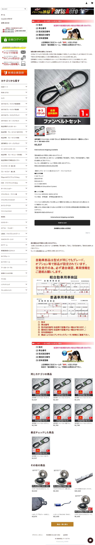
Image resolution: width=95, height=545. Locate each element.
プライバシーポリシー (37, 535)
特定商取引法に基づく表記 (53, 535)
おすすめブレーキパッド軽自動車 (10, 104)
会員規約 (65, 535)
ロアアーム (4, 245)
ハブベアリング (5, 284)
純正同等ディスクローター (9, 126)
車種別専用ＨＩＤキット (8, 250)
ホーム (3, 15)
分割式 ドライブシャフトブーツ (10, 233)
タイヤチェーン (5, 256)
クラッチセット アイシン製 (9, 194)
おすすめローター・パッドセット (10, 121)
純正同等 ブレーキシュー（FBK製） (11, 154)
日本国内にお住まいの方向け (62, 228)
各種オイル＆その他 (7, 273)
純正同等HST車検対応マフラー (10, 160)
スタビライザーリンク (7, 239)
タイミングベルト (6, 205)
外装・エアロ (5, 92)
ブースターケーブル (6, 267)
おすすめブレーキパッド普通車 (10, 109)
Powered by (60, 541)
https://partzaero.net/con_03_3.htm (46, 165)
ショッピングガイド (6, 19)
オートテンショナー (6, 188)
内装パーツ (4, 87)
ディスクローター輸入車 (8, 166)
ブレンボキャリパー (6, 290)
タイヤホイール (5, 262)
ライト (3, 98)
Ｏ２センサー (5, 222)
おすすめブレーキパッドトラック (10, 115)
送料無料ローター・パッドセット (10, 143)
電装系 (3, 217)
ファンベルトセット (6, 211)
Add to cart (62, 223)
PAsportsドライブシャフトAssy (10, 177)
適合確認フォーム (41, 251)
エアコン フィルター (7, 228)
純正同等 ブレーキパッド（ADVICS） (12, 132)
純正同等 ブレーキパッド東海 (10, 137)
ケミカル (3, 279)
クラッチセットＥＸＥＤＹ (8, 200)
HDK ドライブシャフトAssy (9, 183)
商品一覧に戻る (62, 524)
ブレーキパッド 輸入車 (8, 171)
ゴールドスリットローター (8, 149)
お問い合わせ (5, 23)
